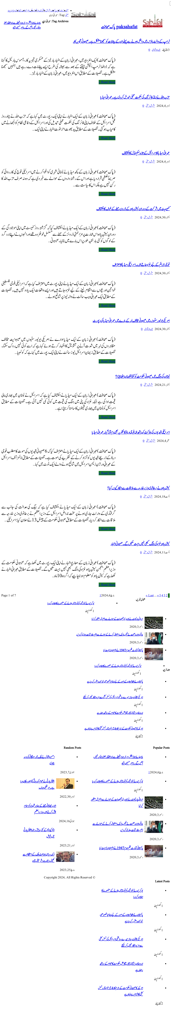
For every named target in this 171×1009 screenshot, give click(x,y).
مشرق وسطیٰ (46, 11)
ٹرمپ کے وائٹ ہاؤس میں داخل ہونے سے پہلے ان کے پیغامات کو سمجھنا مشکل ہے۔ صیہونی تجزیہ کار (121, 41)
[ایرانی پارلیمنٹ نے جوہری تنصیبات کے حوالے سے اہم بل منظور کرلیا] (154, 628)
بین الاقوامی (37, 11)
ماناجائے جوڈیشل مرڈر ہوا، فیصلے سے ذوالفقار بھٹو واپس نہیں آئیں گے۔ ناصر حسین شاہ (22, 25)
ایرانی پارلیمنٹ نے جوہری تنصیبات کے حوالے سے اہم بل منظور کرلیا (117, 619)
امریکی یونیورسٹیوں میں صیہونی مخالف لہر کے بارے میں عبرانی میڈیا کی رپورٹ (131, 321)
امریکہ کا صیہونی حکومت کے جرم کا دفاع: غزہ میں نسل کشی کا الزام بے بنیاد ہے (113, 728)
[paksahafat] (84, 14)
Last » (150, 595)
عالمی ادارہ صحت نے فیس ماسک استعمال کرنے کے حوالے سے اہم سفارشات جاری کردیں (109, 634)
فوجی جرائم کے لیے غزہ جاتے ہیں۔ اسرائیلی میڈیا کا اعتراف (141, 265)
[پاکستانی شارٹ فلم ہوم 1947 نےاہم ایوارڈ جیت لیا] (154, 659)
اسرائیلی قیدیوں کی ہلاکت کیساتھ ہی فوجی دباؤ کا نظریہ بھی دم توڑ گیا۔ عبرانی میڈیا (131, 432)
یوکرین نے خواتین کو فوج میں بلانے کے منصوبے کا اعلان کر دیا (71, 603)
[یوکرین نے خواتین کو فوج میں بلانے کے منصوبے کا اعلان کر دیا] (105, 613)
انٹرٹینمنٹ (25, 11)
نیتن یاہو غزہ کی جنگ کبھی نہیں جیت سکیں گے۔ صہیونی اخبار (140, 544)
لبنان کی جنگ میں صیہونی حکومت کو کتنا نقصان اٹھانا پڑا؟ (142, 376)
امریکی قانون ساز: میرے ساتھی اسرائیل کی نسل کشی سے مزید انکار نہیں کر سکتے (113, 697)
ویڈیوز (13, 11)
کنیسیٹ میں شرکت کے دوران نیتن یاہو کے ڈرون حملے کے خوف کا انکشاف (133, 209)
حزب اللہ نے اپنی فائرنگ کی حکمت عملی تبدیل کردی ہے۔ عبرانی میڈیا (135, 97)
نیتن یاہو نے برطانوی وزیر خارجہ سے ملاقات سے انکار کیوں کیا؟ (138, 488)
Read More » (107, 82)
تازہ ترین (59, 11)
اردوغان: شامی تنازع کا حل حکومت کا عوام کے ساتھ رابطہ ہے (120, 713)
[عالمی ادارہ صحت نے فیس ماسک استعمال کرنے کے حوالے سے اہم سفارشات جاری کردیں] (154, 644)
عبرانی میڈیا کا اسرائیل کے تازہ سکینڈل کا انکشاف (146, 153)
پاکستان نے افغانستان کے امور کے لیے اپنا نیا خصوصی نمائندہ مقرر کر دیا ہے (115, 681)
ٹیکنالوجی (18, 11)
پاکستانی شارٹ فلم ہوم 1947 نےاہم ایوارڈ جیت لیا (123, 650)
